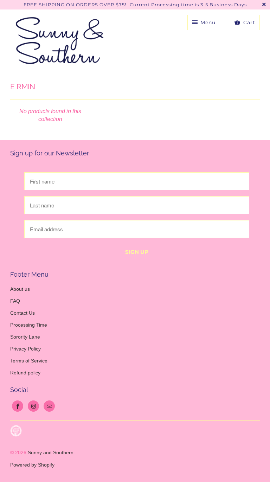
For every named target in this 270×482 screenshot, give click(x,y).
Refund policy (25, 372)
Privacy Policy (25, 349)
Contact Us (22, 313)
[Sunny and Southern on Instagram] (33, 406)
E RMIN (22, 86)
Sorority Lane (25, 337)
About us (20, 289)
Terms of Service (28, 361)
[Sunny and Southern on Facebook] (17, 406)
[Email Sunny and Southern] (49, 406)
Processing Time (28, 325)
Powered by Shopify (32, 465)
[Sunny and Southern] (59, 41)
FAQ (15, 301)
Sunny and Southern (50, 452)
